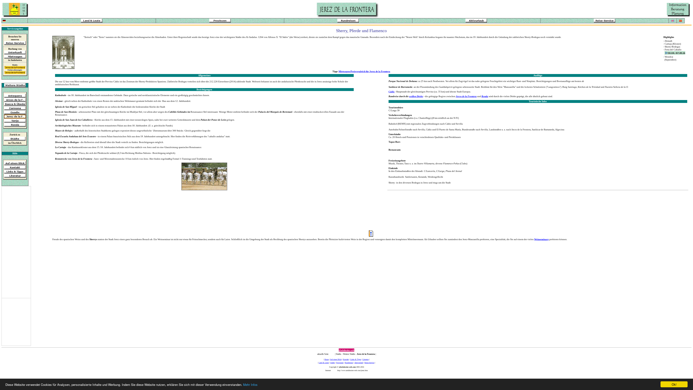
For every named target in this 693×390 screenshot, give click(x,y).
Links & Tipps (355, 359)
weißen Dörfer (416, 96)
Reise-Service (369, 363)
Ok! (674, 384)
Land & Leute (324, 363)
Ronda (484, 96)
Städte (332, 363)
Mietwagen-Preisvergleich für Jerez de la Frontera (364, 71)
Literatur (366, 359)
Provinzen (339, 363)
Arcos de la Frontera (466, 96)
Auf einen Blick (336, 359)
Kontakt (346, 359)
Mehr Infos (250, 384)
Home (326, 359)
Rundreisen (349, 363)
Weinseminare (541, 239)
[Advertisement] (16, 244)
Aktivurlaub (358, 363)
